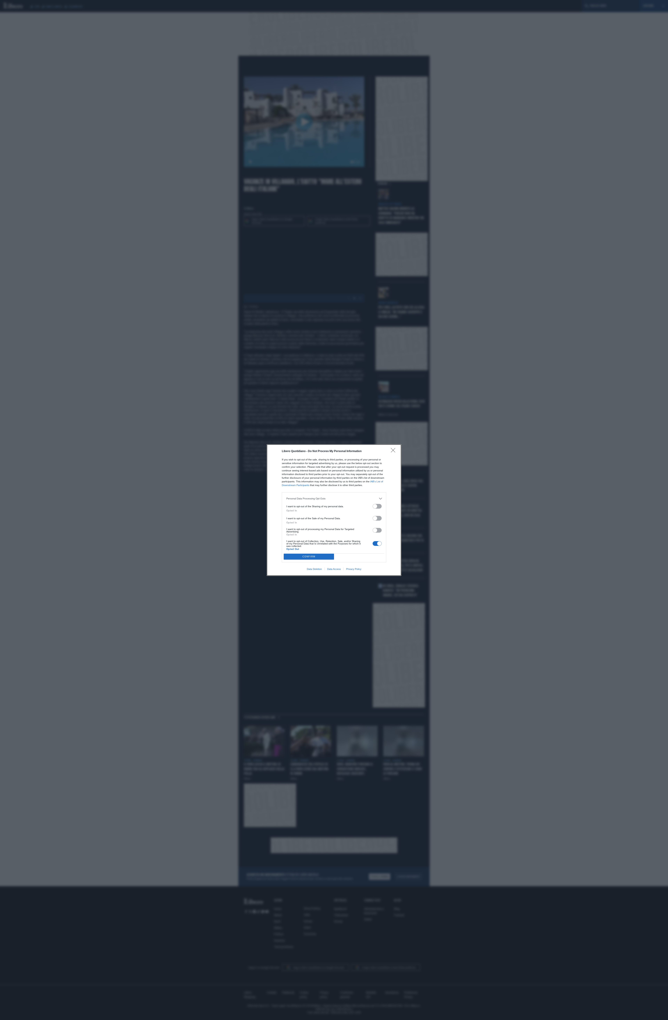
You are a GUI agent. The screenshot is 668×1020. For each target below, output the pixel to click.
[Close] (394, 451)
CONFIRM (309, 556)
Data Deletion (314, 569)
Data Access (334, 569)
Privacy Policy (353, 569)
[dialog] (334, 510)
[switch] (377, 506)
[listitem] (334, 498)
